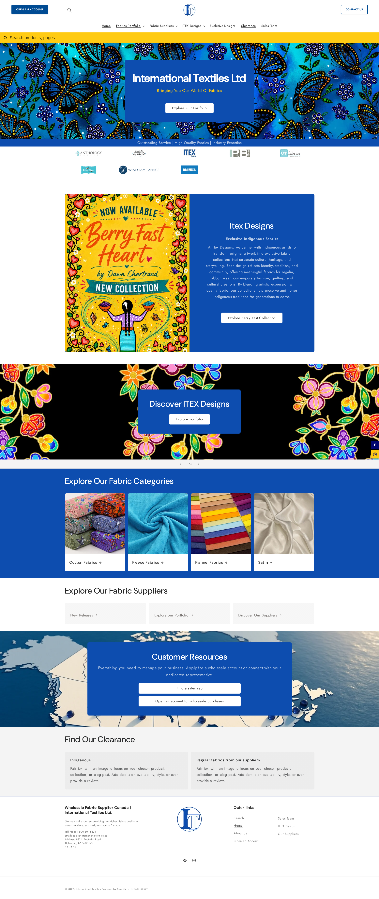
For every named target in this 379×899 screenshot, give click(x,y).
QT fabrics (290, 157)
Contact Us (354, 9)
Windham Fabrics (139, 174)
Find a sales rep (189, 688)
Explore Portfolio (189, 419)
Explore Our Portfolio (189, 108)
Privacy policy (139, 889)
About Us (240, 833)
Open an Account (29, 9)
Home (238, 825)
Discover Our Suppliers (257, 615)
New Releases (81, 615)
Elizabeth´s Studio (139, 157)
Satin (263, 562)
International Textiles (88, 889)
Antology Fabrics (89, 157)
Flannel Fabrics (209, 562)
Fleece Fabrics (145, 562)
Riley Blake (89, 174)
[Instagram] (375, 454)
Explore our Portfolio (171, 615)
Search (239, 818)
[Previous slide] (180, 464)
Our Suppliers (288, 834)
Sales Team (286, 818)
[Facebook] (375, 445)
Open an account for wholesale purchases (189, 701)
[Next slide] (198, 464)
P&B (240, 157)
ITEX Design (189, 157)
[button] (70, 10)
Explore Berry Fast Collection (252, 318)
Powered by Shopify (114, 889)
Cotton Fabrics (83, 562)
